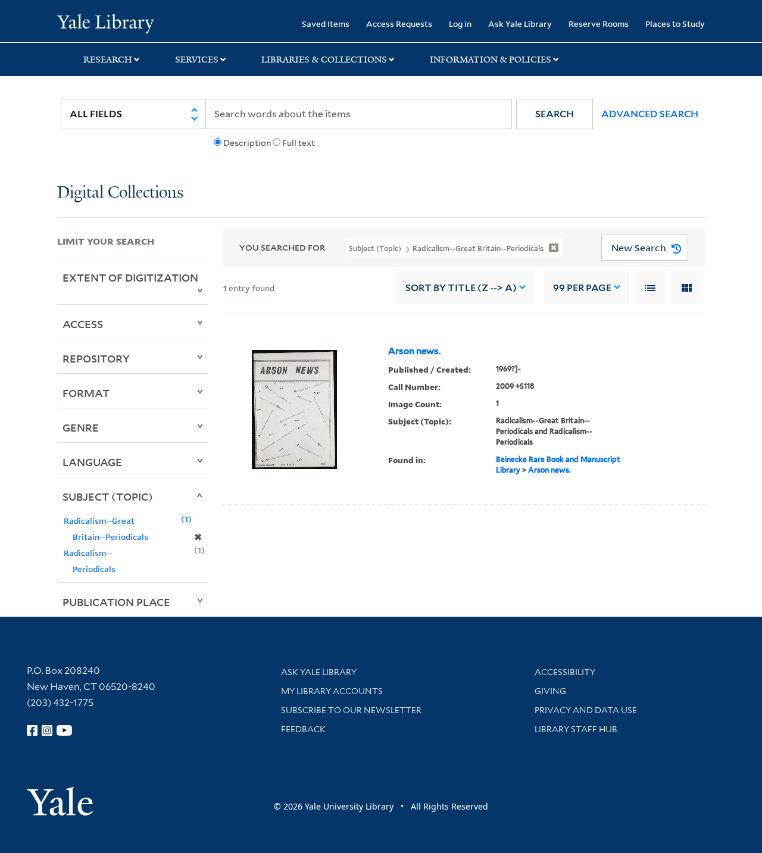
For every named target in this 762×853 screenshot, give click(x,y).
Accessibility (565, 672)
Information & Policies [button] (490, 59)
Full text (298, 143)
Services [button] (196, 59)
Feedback (303, 729)
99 (582, 287)
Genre (81, 427)
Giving (550, 691)
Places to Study (675, 23)
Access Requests (399, 23)
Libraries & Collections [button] (324, 59)
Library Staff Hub (576, 729)
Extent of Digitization (130, 277)
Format (86, 393)
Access (83, 324)
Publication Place (116, 602)
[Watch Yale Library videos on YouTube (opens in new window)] (64, 730)
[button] (554, 114)
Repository (96, 358)
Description (247, 143)
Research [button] (107, 59)
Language (92, 462)
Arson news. (414, 351)
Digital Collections (120, 193)
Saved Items (325, 23)
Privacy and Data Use (586, 710)
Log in (460, 23)
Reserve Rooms (599, 23)
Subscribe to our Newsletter (351, 710)
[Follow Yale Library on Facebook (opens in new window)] (32, 730)
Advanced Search (649, 114)
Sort (461, 287)
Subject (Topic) (108, 496)
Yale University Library (105, 23)
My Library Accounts (332, 691)
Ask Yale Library (520, 23)
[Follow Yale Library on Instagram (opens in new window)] (47, 730)
